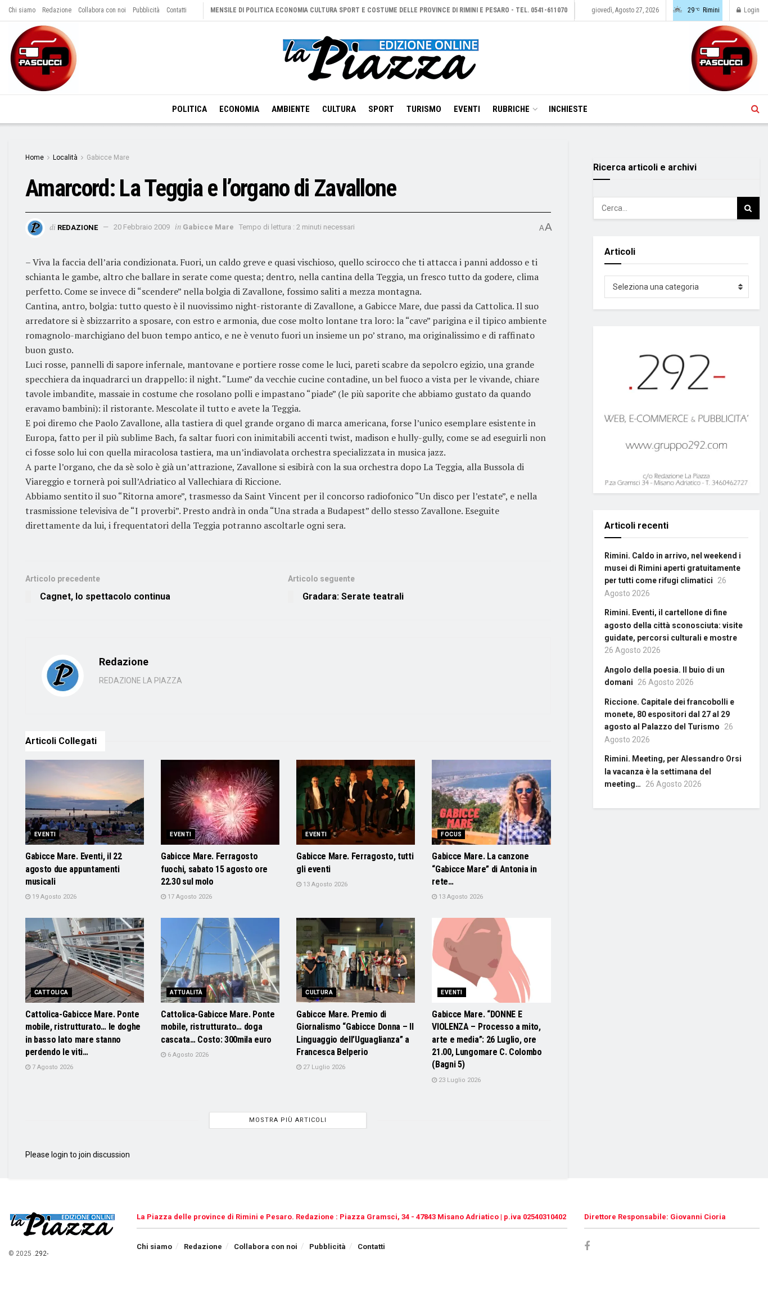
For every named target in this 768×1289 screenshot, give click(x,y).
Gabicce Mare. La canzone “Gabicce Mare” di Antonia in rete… (484, 869)
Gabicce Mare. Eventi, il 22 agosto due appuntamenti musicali (73, 869)
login (59, 1154)
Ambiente (291, 109)
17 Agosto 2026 (189, 896)
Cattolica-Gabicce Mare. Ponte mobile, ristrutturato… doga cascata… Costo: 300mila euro (218, 1027)
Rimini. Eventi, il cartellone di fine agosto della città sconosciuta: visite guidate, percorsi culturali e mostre (673, 625)
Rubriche (511, 109)
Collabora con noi (102, 10)
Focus (451, 834)
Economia (239, 109)
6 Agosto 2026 (187, 1054)
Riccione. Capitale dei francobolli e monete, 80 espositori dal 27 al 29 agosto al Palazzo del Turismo (669, 714)
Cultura (339, 109)
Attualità (186, 992)
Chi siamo (21, 10)
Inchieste (568, 109)
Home (34, 157)
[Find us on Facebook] (587, 1246)
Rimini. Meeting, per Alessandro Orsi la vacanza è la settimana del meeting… (673, 771)
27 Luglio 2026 (323, 1067)
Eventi (467, 109)
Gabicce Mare (108, 157)
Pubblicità (146, 10)
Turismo (423, 109)
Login (751, 10)
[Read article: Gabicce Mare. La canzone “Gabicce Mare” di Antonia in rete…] (491, 802)
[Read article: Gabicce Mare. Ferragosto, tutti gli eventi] (355, 802)
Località (65, 157)
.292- (40, 1254)
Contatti (176, 10)
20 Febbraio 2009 (142, 227)
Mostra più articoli (288, 1120)
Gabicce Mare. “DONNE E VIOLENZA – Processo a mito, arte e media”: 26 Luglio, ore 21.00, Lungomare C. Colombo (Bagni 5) (486, 1039)
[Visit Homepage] (384, 58)
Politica (189, 109)
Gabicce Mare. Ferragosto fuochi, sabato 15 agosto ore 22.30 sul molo (214, 869)
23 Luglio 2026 (459, 1080)
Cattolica (51, 992)
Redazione (56, 10)
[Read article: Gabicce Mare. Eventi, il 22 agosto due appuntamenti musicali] (84, 802)
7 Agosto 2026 (51, 1067)
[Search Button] (755, 109)
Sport (381, 109)
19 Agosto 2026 (53, 896)
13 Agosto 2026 (324, 884)
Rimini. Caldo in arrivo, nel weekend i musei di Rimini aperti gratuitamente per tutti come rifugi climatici (672, 568)
